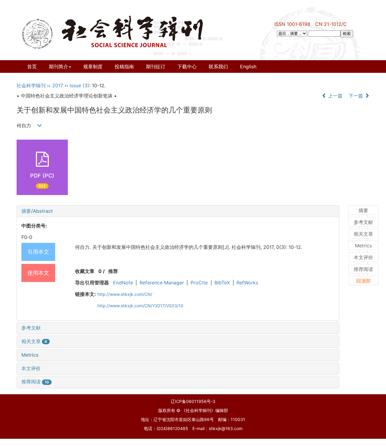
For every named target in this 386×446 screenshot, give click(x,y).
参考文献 (31, 328)
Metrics (30, 355)
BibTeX (222, 283)
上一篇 (335, 96)
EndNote (123, 283)
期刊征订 (155, 66)
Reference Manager (162, 283)
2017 (57, 85)
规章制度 (93, 66)
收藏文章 (84, 271)
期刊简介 (58, 66)
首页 (32, 66)
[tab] (178, 211)
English (248, 66)
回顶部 (363, 281)
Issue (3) (79, 85)
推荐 (113, 271)
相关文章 (34, 341)
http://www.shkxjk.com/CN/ (124, 294)
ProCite (199, 283)
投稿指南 (124, 66)
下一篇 (357, 96)
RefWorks (247, 283)
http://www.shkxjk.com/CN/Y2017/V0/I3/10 (140, 305)
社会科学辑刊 (31, 85)
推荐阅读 (35, 382)
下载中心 (187, 66)
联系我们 (218, 66)
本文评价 (31, 368)
